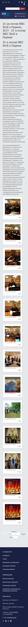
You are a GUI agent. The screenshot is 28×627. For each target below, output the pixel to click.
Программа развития (9, 566)
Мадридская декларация (10, 582)
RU (3, 2)
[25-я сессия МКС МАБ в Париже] (12, 206)
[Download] (19, 217)
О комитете (6, 555)
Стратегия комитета (9, 569)
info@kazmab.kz (20, 13)
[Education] (6, 15)
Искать (22, 8)
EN (9, 2)
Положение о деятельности (11, 562)
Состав (5, 559)
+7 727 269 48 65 (20, 16)
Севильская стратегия (9, 585)
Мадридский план (8, 578)
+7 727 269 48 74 (7, 614)
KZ (6, 2)
